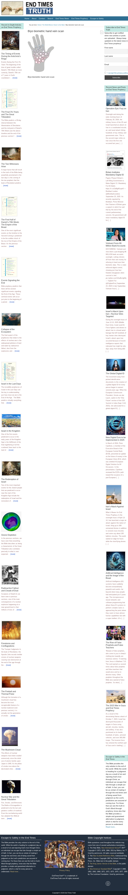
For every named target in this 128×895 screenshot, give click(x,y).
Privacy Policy (64, 870)
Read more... (111, 827)
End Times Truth (32, 8)
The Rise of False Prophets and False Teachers (114, 645)
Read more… (15, 872)
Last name (108, 56)
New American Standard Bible (100, 869)
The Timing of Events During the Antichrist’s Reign (11, 56)
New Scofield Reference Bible (103, 856)
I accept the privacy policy (118, 73)
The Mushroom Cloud (10, 750)
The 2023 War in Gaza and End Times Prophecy (116, 708)
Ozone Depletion (8, 535)
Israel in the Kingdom (10, 431)
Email (106, 64)
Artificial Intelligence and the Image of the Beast (115, 575)
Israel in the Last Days (11, 384)
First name (108, 48)
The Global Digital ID (115, 373)
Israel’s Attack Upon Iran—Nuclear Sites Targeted (114, 313)
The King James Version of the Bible (103, 864)
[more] (15, 78)
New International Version (110, 848)
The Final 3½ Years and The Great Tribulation (10, 114)
